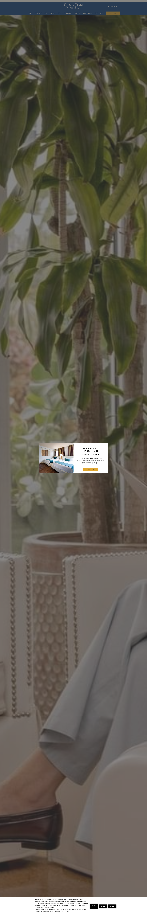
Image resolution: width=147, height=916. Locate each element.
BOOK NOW (91, 469)
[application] (73, 906)
